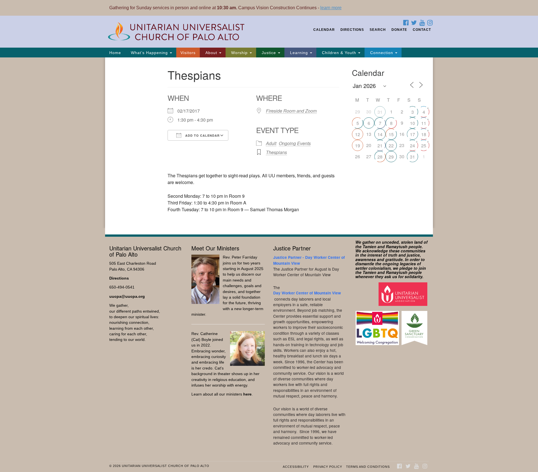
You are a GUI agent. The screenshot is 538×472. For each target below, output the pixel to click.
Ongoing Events (295, 143)
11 (423, 123)
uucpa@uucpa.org (127, 296)
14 (379, 134)
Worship (239, 52)
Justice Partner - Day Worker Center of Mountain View (309, 260)
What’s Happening (149, 52)
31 (379, 112)
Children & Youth (339, 52)
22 (391, 145)
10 (412, 123)
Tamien (369, 246)
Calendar (324, 29)
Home (115, 52)
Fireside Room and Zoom (291, 111)
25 (423, 145)
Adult (271, 143)
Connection (382, 52)
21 (379, 145)
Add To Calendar (202, 135)
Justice (268, 52)
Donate (399, 29)
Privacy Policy (327, 466)
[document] (269, 142)
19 (357, 145)
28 (379, 157)
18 (423, 134)
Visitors (188, 52)
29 (391, 157)
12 (357, 134)
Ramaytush (396, 246)
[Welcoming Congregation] (378, 325)
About (211, 52)
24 (412, 145)
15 (391, 134)
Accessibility (296, 466)
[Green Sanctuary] (415, 325)
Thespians (276, 152)
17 (412, 134)
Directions (352, 29)
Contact (422, 29)
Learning (299, 52)
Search (378, 29)
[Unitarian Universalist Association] (404, 294)
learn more (331, 7)
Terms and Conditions (368, 466)
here (247, 394)
